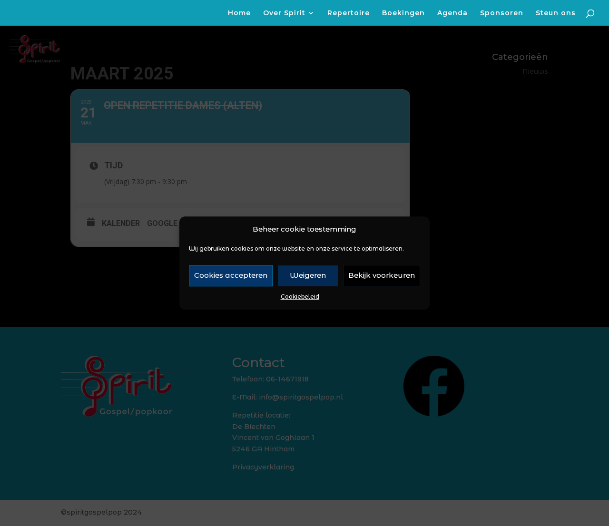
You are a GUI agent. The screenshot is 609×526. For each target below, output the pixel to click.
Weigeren (308, 275)
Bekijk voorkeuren (381, 275)
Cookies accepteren (230, 275)
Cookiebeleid (300, 296)
